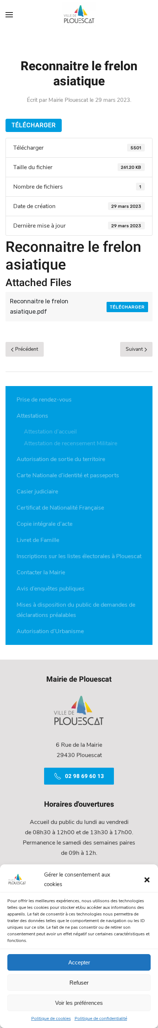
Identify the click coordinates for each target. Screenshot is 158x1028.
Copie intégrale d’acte (44, 524)
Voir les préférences (79, 1003)
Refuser (79, 982)
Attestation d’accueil (50, 432)
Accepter (79, 962)
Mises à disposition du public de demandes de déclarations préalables (76, 610)
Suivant (135, 349)
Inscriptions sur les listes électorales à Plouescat (79, 556)
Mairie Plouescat (68, 100)
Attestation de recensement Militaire (70, 443)
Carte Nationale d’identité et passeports (68, 475)
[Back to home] (79, 14)
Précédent (26, 349)
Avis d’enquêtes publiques (51, 589)
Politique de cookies (51, 1018)
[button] (147, 879)
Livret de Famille (38, 540)
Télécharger (33, 125)
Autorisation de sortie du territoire (61, 459)
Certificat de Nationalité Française (60, 508)
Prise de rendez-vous (44, 400)
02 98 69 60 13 (84, 776)
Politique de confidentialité (101, 1018)
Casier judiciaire (37, 492)
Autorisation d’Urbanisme (50, 631)
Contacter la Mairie (41, 572)
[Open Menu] (9, 14)
